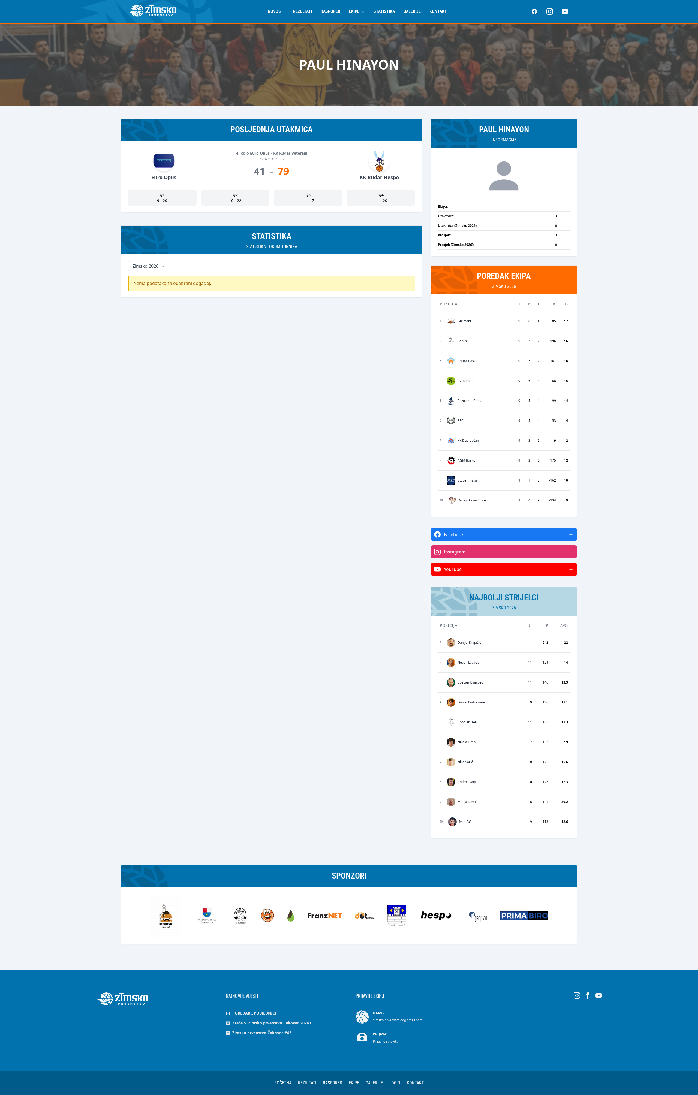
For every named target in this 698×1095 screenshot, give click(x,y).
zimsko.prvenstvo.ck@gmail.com (397, 1020)
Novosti (276, 11)
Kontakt (438, 11)
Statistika (384, 11)
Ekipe (354, 11)
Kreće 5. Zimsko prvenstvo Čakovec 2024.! (271, 1022)
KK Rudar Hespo (379, 177)
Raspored (330, 11)
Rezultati (302, 11)
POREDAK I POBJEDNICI (253, 1013)
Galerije (412, 11)
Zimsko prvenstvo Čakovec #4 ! (261, 1032)
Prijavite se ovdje (386, 1041)
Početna (282, 1082)
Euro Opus (163, 177)
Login (394, 1082)
